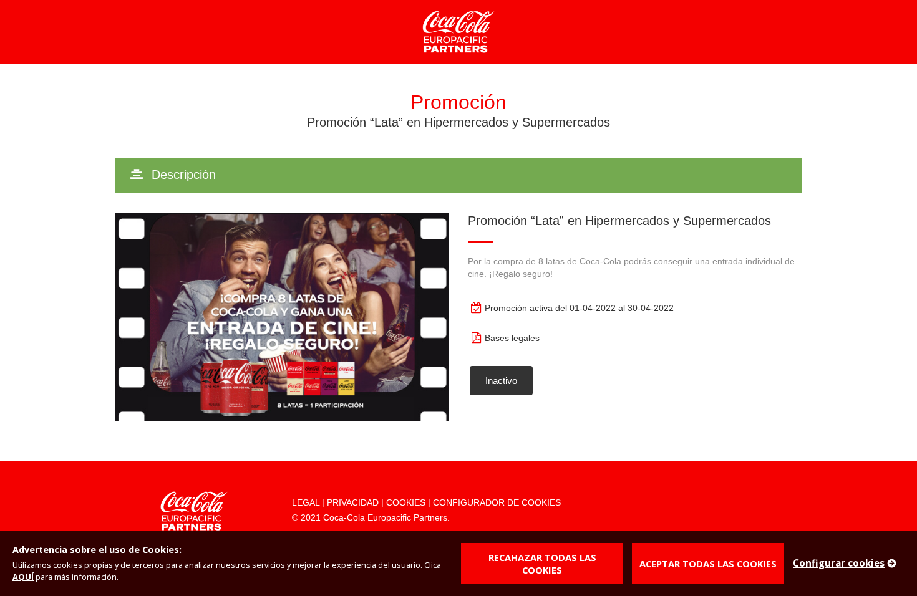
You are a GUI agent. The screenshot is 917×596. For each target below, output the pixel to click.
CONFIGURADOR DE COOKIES (497, 502)
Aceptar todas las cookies (708, 563)
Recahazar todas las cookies (542, 563)
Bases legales (512, 338)
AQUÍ (23, 576)
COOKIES (405, 502)
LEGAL (305, 502)
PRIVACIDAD (353, 502)
